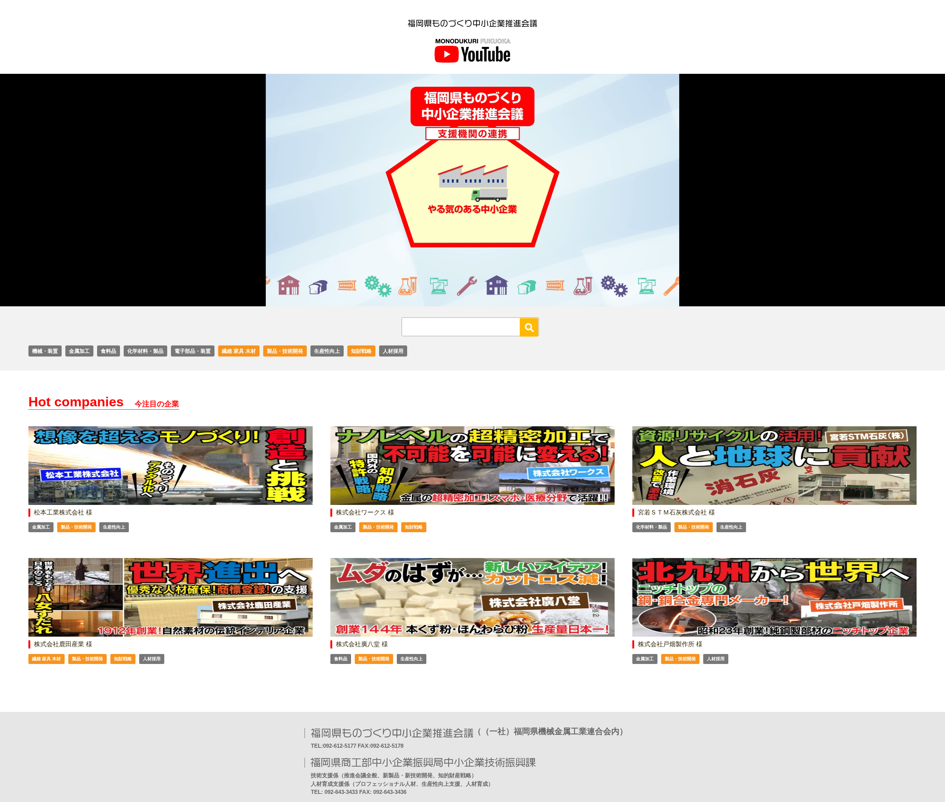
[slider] (464, 301)
